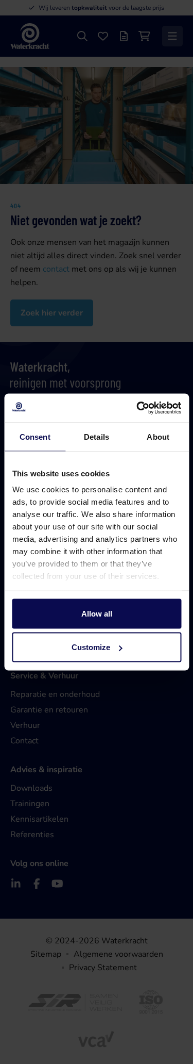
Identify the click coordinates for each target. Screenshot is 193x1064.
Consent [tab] (35, 436)
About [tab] (158, 436)
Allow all (96, 613)
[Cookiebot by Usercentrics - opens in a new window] (137, 408)
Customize (91, 647)
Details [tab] (96, 436)
